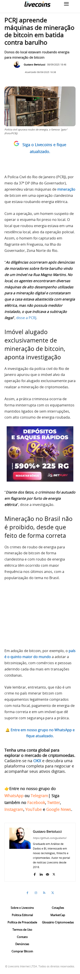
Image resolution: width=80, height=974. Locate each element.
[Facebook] (34, 873)
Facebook (36, 802)
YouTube (33, 809)
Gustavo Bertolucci (34, 64)
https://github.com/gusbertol (49, 838)
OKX (37, 760)
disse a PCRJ (26, 317)
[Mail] (47, 873)
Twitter (53, 802)
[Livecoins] (37, 4)
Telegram (39, 795)
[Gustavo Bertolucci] (18, 64)
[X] (54, 873)
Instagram (13, 809)
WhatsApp (14, 795)
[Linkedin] (41, 873)
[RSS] (44, 893)
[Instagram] (36, 893)
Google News (58, 809)
